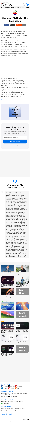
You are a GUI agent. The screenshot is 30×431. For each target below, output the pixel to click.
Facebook (5, 386)
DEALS (27, 7)
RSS (18, 388)
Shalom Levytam (21, 28)
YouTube (12, 388)
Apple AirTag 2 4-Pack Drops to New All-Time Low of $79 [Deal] (7, 342)
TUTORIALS (7, 7)
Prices (16, 408)
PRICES (23, 7)
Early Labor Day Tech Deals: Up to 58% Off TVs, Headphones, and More (7, 331)
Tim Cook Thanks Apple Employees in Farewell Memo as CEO (22, 274)
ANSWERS (19, 7)
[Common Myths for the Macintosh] (15, 112)
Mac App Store (13, 396)
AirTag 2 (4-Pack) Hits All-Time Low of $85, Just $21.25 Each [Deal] (22, 343)
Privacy (27, 421)
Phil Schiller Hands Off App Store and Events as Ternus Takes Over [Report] (7, 274)
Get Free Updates (15, 141)
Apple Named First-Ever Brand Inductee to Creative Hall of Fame (7, 285)
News (2, 408)
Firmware (3, 410)
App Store (5, 396)
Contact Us (21, 416)
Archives (13, 410)
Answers (23, 408)
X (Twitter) (12, 386)
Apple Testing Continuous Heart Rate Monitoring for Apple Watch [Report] (6, 297)
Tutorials (7, 408)
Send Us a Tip (15, 416)
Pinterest (19, 386)
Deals (19, 408)
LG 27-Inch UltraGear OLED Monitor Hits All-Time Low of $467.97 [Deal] (7, 354)
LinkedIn (5, 388)
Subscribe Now (7, 403)
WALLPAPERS (13, 7)
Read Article (4, 100)
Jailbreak (8, 410)
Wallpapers (11, 408)
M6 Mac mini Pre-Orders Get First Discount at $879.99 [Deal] (22, 331)
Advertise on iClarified (6, 416)
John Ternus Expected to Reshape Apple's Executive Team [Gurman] (21, 285)
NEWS (2, 7)
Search (16, 410)
